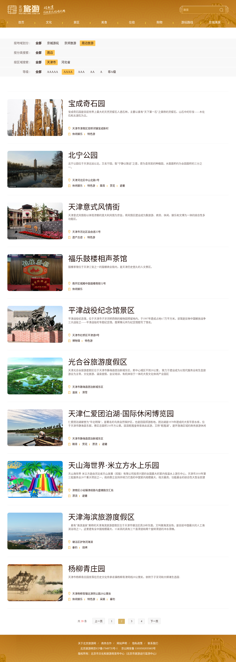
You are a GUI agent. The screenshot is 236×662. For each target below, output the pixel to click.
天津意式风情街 (94, 207)
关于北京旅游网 (87, 643)
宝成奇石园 (86, 104)
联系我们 (153, 643)
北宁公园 (83, 155)
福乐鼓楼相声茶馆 (97, 259)
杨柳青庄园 (86, 569)
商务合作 (106, 643)
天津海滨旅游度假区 (101, 517)
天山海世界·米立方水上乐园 (113, 465)
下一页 (154, 621)
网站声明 (122, 643)
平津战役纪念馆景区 (101, 310)
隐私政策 (137, 643)
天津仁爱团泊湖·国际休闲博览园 (121, 414)
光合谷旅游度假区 (97, 362)
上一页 (99, 621)
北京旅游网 (36, 9)
